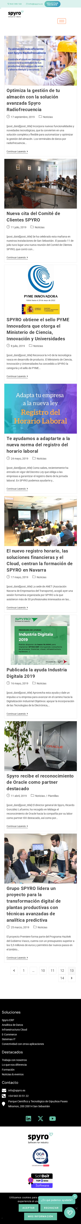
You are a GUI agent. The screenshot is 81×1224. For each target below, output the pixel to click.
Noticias (48, 116)
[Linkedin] (28, 1119)
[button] (69, 1212)
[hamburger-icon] (61, 21)
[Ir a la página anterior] (14, 970)
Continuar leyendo (17, 151)
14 (62, 978)
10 (43, 971)
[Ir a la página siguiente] (72, 978)
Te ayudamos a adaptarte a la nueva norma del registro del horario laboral (38, 445)
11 (52, 971)
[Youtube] (53, 1119)
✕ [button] (75, 1196)
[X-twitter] (40, 1119)
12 (62, 971)
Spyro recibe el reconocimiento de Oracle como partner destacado (40, 782)
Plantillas (53, 795)
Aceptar (28, 1207)
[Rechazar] (76, 1208)
